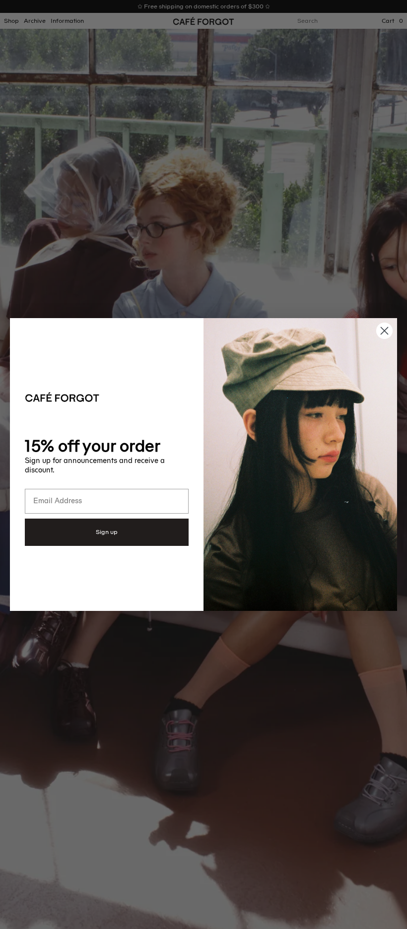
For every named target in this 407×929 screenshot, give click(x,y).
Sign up (107, 532)
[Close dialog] (384, 330)
